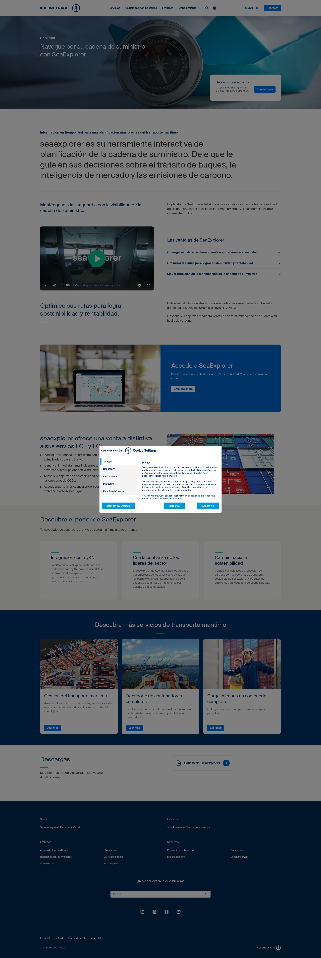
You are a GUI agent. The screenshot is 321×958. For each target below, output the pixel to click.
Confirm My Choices (118, 505)
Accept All (208, 505)
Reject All (174, 505)
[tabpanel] (180, 488)
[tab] (118, 462)
